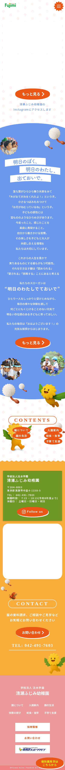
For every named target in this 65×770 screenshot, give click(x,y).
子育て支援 (50, 712)
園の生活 (49, 705)
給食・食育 (33, 712)
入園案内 (34, 705)
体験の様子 (15, 712)
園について (17, 705)
